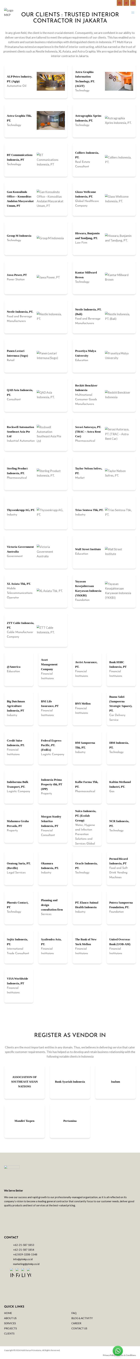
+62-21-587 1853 (23, 1244)
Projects (10, 1328)
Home (8, 1313)
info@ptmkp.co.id (23, 1259)
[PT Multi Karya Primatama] (8, 12)
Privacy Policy (109, 1355)
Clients (9, 1333)
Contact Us (79, 1328)
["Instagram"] (133, 3)
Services (10, 1323)
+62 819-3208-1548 (25, 1254)
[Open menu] (133, 12)
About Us (10, 1318)
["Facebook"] (120, 3)
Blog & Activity (82, 1318)
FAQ (73, 1313)
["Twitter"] (126, 3)
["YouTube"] (29, 1273)
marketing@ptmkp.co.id (26, 1263)
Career (76, 1323)
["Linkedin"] (23, 1273)
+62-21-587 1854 (23, 1249)
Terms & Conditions (127, 1355)
